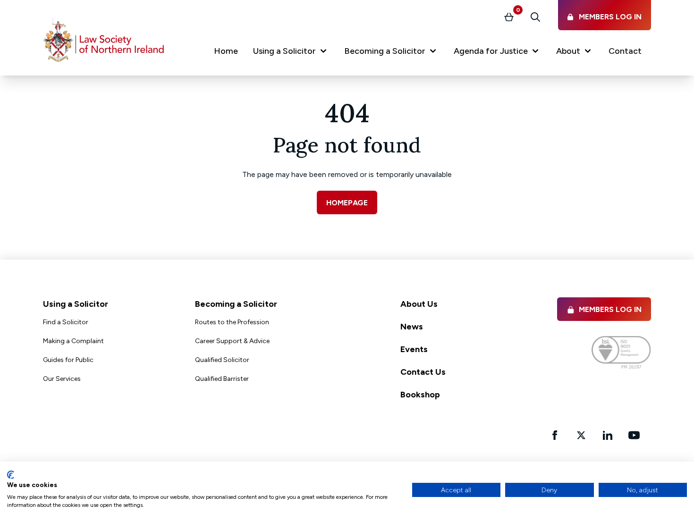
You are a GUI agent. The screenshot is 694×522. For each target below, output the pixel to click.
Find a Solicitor (65, 322)
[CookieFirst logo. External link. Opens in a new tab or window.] (10, 475)
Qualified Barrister (222, 379)
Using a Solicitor (75, 304)
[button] (291, 53)
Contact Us (423, 372)
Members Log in (610, 309)
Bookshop (420, 394)
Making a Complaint (73, 341)
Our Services (62, 379)
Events (414, 349)
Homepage (347, 202)
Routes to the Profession (232, 322)
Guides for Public (68, 360)
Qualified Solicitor (222, 360)
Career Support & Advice (232, 341)
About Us (419, 304)
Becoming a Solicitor (236, 304)
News (411, 326)
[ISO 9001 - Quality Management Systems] (621, 352)
